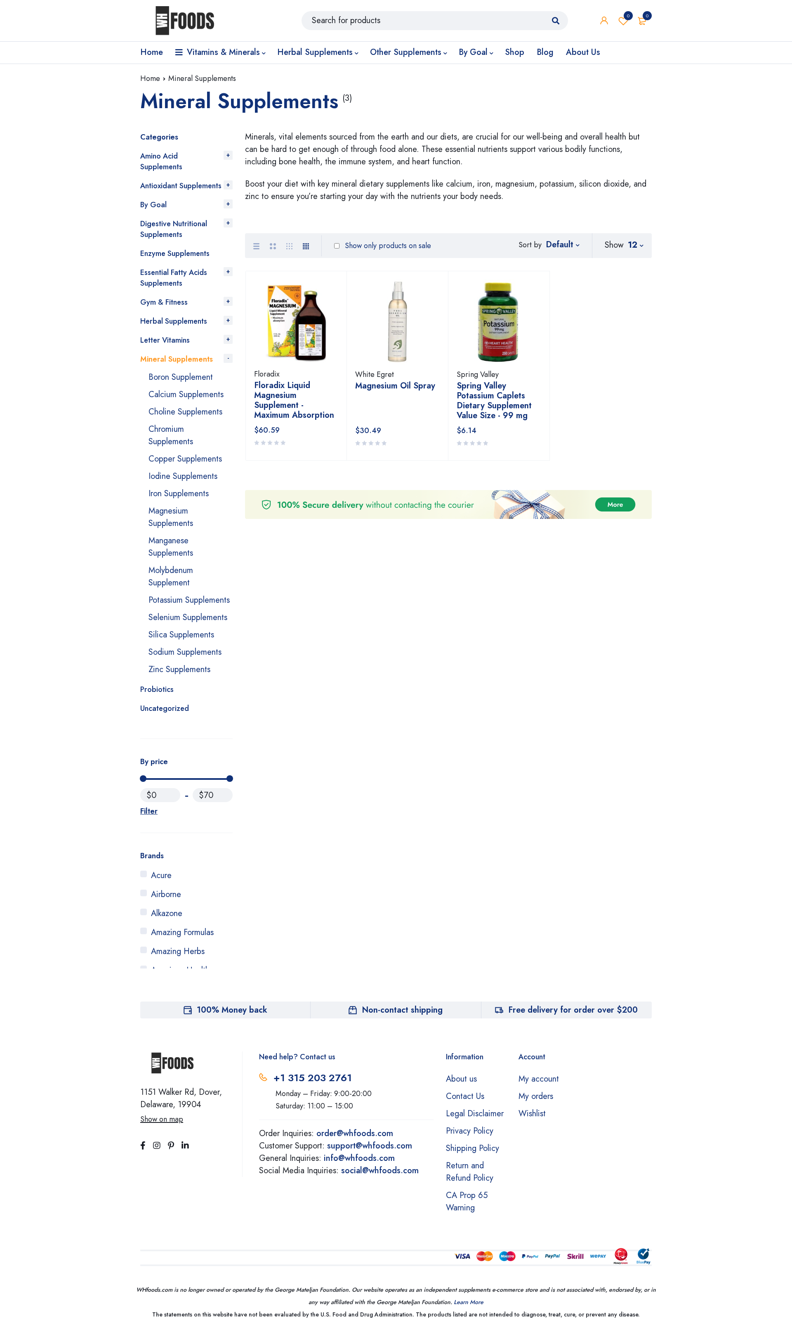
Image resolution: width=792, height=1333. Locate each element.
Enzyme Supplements (175, 253)
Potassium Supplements (189, 600)
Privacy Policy (469, 1131)
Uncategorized (164, 708)
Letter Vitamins (165, 340)
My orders (536, 1096)
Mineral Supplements (176, 359)
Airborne (166, 894)
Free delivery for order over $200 (573, 1010)
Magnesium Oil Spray (395, 386)
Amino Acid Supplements (161, 161)
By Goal (153, 204)
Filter (149, 811)
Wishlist (628, 15)
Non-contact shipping (402, 1010)
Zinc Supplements (179, 669)
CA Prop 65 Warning (467, 1201)
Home (150, 78)
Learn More (468, 1302)
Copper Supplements (185, 459)
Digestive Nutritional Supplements (173, 229)
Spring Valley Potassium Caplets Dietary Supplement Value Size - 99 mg (494, 400)
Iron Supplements (178, 494)
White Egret (374, 374)
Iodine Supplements (182, 476)
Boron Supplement (180, 377)
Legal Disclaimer (475, 1114)
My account (539, 1079)
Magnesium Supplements (170, 517)
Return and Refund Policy (469, 1172)
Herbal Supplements (173, 321)
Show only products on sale (387, 245)
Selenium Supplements (187, 617)
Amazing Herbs (178, 951)
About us (461, 1079)
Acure (161, 875)
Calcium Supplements (186, 394)
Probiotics (157, 689)
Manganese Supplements (170, 547)
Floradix (267, 374)
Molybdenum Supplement (170, 576)
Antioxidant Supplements (181, 185)
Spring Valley (478, 374)
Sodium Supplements (185, 652)
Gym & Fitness (164, 302)
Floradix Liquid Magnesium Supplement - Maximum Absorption (294, 400)
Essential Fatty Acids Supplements (173, 278)
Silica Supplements (181, 635)
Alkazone (166, 913)
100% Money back (232, 1010)
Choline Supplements (185, 412)
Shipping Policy (472, 1148)
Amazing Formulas (182, 932)
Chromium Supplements (170, 435)
